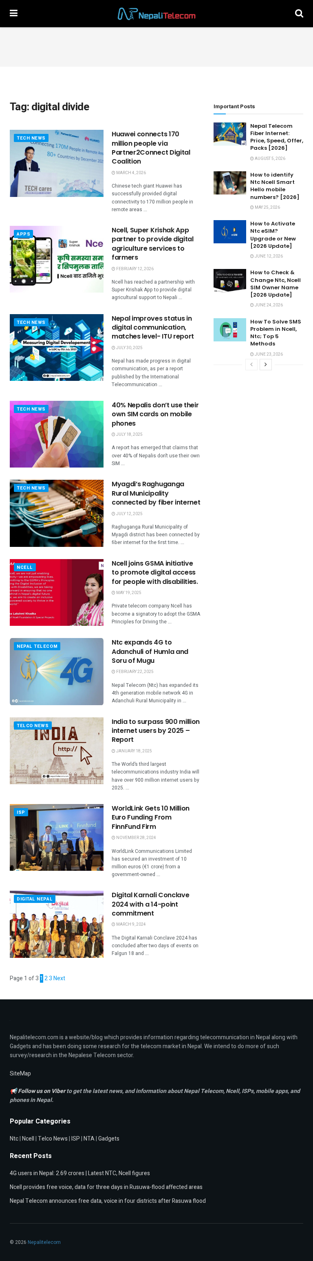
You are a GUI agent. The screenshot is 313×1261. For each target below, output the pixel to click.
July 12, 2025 (129, 514)
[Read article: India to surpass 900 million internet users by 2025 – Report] (57, 750)
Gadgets (108, 1138)
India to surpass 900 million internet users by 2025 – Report (156, 731)
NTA (89, 1138)
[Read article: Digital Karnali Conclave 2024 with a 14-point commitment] (57, 924)
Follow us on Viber (42, 1091)
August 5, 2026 (269, 159)
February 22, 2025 (134, 672)
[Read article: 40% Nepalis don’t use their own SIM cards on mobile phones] (57, 434)
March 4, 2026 (130, 173)
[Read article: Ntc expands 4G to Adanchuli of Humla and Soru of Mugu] (57, 671)
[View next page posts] (266, 364)
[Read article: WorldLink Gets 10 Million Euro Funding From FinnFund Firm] (57, 837)
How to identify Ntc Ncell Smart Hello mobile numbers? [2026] (275, 186)
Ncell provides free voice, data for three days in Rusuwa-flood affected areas (106, 1187)
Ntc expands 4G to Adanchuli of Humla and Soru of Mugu (150, 651)
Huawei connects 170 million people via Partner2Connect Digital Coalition (151, 147)
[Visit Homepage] (156, 14)
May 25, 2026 (267, 207)
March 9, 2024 (130, 924)
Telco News (33, 725)
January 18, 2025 (133, 751)
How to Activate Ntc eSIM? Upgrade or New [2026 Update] (273, 235)
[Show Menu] (14, 13)
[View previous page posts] (251, 364)
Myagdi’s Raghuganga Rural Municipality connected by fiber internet (156, 493)
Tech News (31, 138)
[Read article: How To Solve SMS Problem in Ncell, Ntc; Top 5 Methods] (230, 329)
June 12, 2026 (268, 256)
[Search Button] (299, 13)
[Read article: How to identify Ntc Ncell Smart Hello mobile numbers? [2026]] (230, 183)
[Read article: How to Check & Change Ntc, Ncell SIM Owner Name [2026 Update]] (230, 280)
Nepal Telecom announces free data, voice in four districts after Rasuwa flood (108, 1201)
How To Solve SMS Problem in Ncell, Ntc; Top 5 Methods (275, 333)
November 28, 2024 (135, 838)
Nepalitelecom (44, 1242)
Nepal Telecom (37, 646)
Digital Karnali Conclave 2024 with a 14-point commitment (150, 904)
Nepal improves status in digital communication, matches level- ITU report (153, 327)
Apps (23, 234)
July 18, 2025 (129, 434)
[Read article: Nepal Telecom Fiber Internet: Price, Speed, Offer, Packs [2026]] (230, 134)
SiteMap (20, 1073)
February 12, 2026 (134, 269)
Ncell (25, 567)
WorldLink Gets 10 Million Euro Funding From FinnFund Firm (151, 817)
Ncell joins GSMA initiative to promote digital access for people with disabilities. (155, 572)
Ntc (14, 1138)
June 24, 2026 (268, 305)
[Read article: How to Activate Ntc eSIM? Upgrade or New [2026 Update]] (230, 231)
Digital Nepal (35, 899)
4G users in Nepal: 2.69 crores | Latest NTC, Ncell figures (80, 1173)
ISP (21, 812)
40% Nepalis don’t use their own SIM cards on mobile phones (155, 414)
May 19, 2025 (128, 593)
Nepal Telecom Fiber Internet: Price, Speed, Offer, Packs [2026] (276, 137)
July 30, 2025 (129, 348)
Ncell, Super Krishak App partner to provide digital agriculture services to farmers (153, 243)
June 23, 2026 (268, 354)
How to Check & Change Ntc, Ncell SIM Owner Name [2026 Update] (275, 284)
